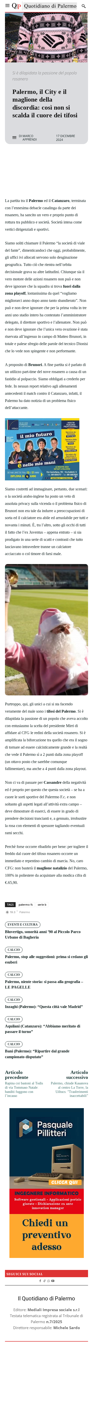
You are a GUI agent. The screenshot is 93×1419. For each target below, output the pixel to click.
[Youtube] (53, 1280)
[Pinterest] (52, 157)
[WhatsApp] (64, 157)
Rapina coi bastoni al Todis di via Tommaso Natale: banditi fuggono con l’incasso (24, 1089)
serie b (42, 904)
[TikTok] (44, 1280)
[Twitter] (41, 157)
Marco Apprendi (30, 138)
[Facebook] (29, 157)
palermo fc (26, 904)
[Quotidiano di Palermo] (44, 6)
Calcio (14, 950)
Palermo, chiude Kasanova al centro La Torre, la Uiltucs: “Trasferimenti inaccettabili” (69, 1089)
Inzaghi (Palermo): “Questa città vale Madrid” (44, 1007)
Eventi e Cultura (23, 924)
